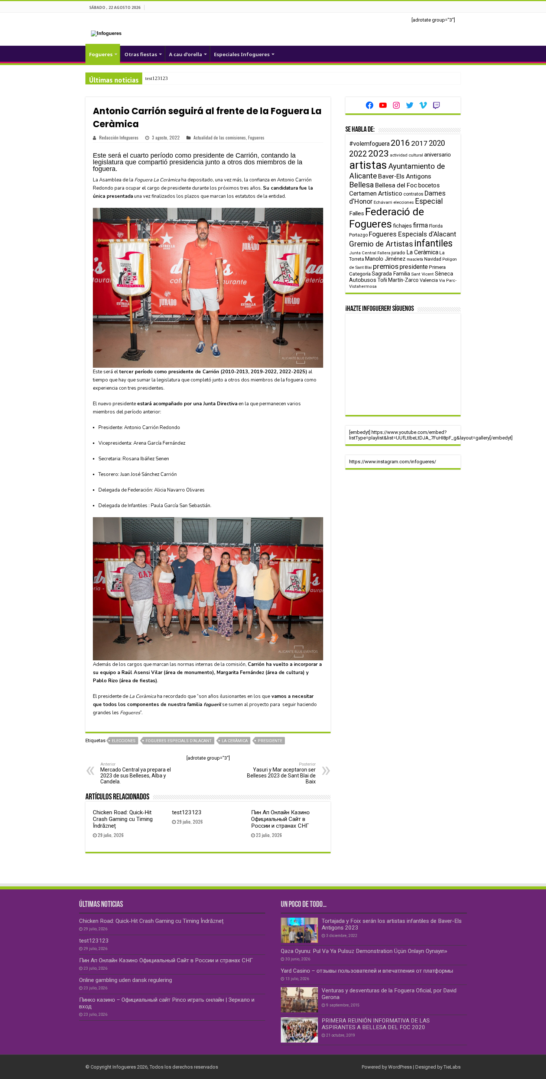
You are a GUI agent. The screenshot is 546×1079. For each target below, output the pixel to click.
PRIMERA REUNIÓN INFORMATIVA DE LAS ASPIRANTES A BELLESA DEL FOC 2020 (376, 1024)
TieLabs (452, 1067)
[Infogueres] (106, 33)
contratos (413, 194)
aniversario (437, 154)
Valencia (429, 280)
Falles (356, 213)
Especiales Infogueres (242, 54)
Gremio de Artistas (381, 243)
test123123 (156, 78)
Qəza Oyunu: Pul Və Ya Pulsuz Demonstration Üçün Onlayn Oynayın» (364, 951)
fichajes (402, 226)
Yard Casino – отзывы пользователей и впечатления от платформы (367, 970)
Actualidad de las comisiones (220, 137)
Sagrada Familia (391, 274)
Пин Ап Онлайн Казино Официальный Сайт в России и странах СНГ (280, 819)
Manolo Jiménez (385, 259)
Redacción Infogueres (119, 137)
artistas (368, 165)
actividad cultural (406, 155)
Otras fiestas (140, 54)
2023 (378, 153)
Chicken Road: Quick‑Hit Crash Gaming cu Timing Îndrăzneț (123, 819)
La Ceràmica (235, 740)
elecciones (124, 740)
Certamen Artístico (375, 193)
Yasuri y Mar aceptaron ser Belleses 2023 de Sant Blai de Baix (281, 773)
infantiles (433, 243)
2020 (437, 143)
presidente (270, 740)
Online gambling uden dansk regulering (125, 980)
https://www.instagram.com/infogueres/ (392, 461)
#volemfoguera (369, 143)
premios (386, 266)
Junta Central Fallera (369, 253)
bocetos (429, 185)
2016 (400, 143)
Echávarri (383, 202)
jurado (398, 252)
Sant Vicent (422, 274)
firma (420, 225)
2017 (419, 143)
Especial (429, 201)
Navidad (432, 259)
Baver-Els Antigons (404, 176)
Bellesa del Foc (396, 185)
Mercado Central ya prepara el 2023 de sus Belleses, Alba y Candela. (135, 773)
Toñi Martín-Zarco (398, 280)
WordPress (400, 1067)
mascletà (415, 259)
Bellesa (361, 184)
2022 (358, 153)
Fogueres (101, 54)
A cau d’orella (185, 54)
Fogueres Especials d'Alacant (179, 740)
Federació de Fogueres (386, 218)
